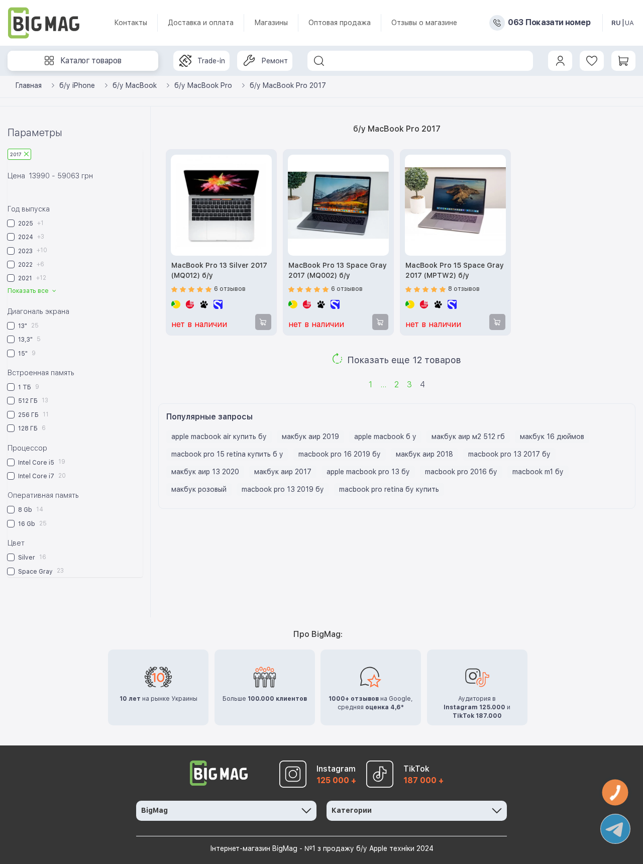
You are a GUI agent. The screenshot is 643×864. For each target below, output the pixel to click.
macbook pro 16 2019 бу (339, 454)
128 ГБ (31, 428)
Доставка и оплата (201, 23)
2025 (30, 223)
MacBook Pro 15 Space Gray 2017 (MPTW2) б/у (454, 270)
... (383, 384)
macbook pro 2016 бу (461, 472)
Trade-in (211, 61)
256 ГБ (33, 414)
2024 (30, 237)
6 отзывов (230, 288)
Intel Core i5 (41, 462)
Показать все (29, 290)
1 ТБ (28, 387)
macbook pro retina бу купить (389, 489)
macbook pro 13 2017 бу (509, 454)
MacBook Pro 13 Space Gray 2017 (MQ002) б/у (337, 270)
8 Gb (30, 509)
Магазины (271, 23)
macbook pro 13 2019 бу (283, 489)
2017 (16, 154)
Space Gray (40, 571)
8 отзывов (464, 288)
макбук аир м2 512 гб (468, 437)
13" (28, 326)
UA (629, 23)
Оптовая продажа (339, 23)
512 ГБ (32, 400)
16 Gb (32, 523)
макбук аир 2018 (424, 454)
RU (616, 23)
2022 (30, 264)
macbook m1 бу (538, 472)
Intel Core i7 (41, 476)
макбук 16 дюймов (552, 437)
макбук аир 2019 (310, 437)
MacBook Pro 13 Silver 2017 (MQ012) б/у (219, 270)
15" (26, 353)
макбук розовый (199, 489)
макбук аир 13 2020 (205, 472)
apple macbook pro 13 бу (368, 472)
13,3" (29, 339)
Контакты (130, 23)
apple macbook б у (385, 437)
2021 (31, 278)
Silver (31, 557)
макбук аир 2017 (282, 472)
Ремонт (274, 61)
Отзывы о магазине (424, 23)
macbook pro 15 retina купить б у (227, 454)
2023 (32, 250)
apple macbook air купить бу (219, 437)
